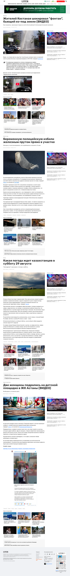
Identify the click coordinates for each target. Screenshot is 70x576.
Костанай (5, 94)
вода (9, 94)
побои (24, 508)
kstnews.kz (40, 58)
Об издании (38, 553)
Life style (29, 3)
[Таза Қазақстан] (54, 1)
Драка (16, 508)
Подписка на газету (60, 1)
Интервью (25, 3)
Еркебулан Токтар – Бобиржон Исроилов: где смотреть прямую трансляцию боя (56, 41)
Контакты (37, 558)
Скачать (57, 570)
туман (19, 341)
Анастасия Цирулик (6, 147)
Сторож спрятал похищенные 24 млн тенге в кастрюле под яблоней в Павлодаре (20, 542)
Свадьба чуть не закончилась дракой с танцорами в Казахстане (19, 448)
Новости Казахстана (12, 3)
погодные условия (27, 341)
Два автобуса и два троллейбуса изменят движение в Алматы (17, 545)
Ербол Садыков (6, 269)
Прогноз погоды (10, 341)
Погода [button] (59, 3)
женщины (19, 508)
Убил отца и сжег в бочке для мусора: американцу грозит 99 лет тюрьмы (19, 250)
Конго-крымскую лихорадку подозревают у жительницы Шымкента (18, 132)
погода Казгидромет (35, 341)
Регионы (40, 3)
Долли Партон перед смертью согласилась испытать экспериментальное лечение (21, 253)
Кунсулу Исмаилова (6, 27)
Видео (9, 508)
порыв (12, 94)
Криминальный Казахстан (25, 426)
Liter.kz (5, 182)
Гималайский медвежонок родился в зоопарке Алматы (15, 129)
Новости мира (19, 3)
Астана (13, 508)
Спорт (33, 3)
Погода (16, 341)
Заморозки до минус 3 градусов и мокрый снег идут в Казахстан (17, 375)
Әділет (44, 3)
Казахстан (5, 341)
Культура (36, 3)
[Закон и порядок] (47, 1)
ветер (22, 341)
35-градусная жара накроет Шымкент (12, 378)
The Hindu (16, 182)
